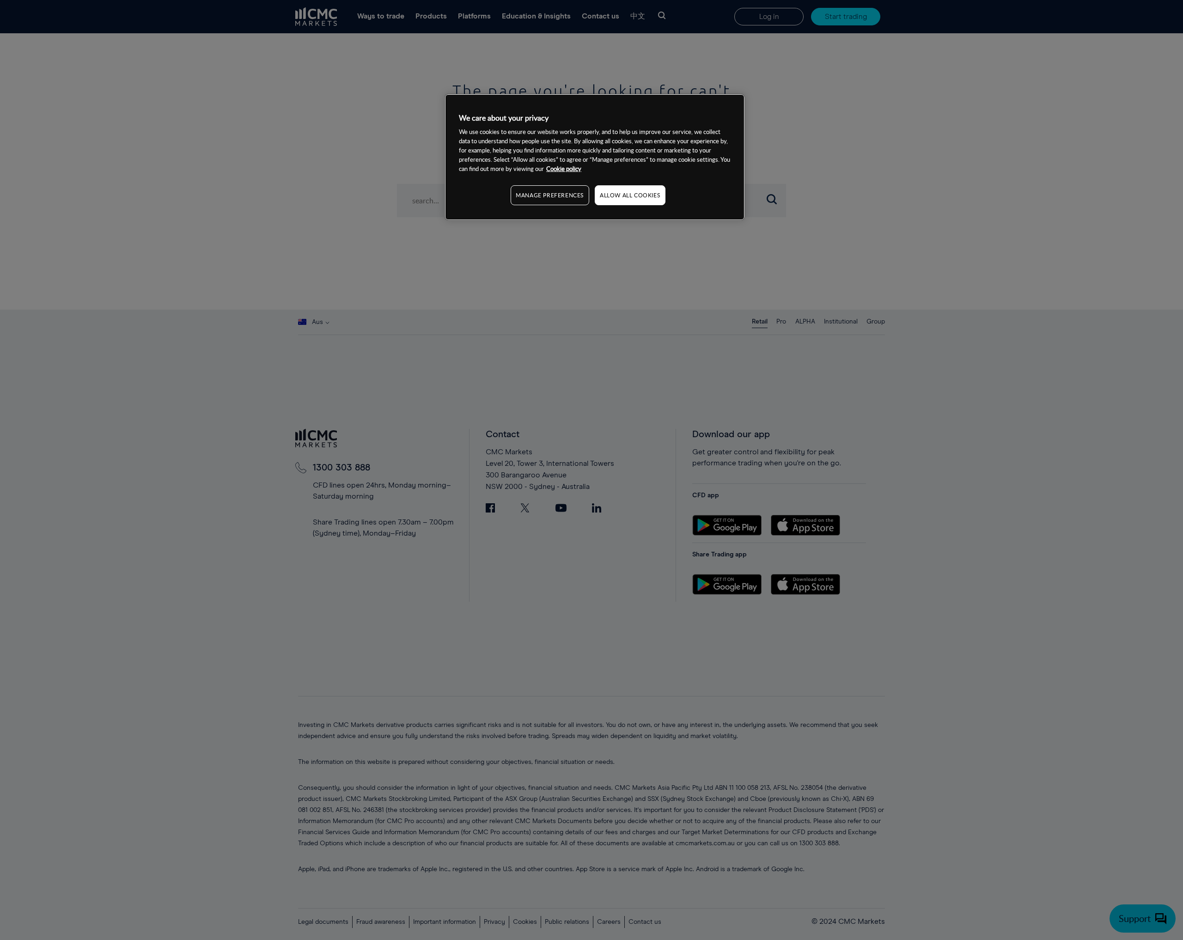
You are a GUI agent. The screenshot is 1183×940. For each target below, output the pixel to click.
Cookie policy (563, 169)
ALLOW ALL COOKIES (630, 195)
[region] (595, 157)
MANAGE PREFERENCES (550, 195)
